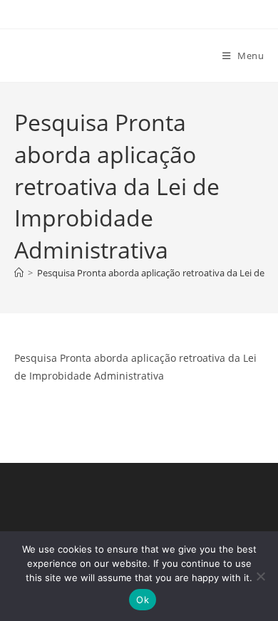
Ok (142, 599)
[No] (260, 576)
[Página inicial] (19, 272)
